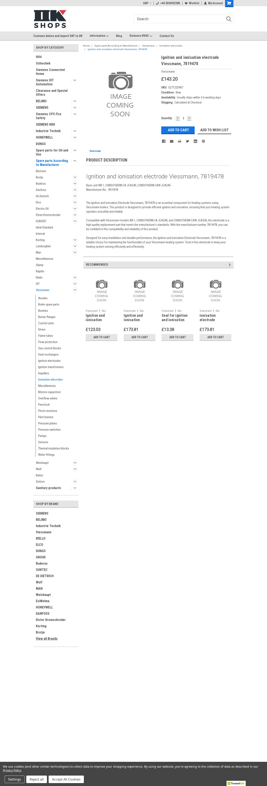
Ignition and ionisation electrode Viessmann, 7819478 (117, 49)
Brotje (39, 177)
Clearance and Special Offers (52, 93)
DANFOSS (42, 614)
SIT (38, 284)
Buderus (41, 183)
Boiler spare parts (48, 304)
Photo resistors (47, 411)
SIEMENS (42, 108)
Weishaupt (42, 463)
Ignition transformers (51, 367)
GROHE (41, 557)
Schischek (43, 63)
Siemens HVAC (139, 36)
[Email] (171, 141)
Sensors (43, 442)
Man (38, 252)
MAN (39, 588)
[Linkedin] (195, 141)
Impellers (43, 373)
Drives (41, 329)
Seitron (40, 481)
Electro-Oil (42, 209)
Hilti (39, 57)
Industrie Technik (48, 131)
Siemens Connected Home (50, 72)
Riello (39, 277)
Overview (95, 151)
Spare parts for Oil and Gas (52, 152)
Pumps (42, 436)
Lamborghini (43, 246)
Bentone (41, 171)
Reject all (37, 779)
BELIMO (41, 101)
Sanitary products (48, 488)
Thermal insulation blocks (53, 448)
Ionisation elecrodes (50, 379)
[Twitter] (187, 141)
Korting (40, 240)
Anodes (43, 298)
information (98, 36)
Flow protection (48, 342)
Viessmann (42, 290)
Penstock (44, 404)
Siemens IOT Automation (45, 82)
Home (86, 45)
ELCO (39, 545)
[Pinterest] (203, 141)
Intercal (40, 234)
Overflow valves (47, 398)
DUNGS (41, 144)
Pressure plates (47, 423)
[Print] (179, 141)
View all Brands (47, 639)
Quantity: (167, 118)
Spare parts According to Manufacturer (52, 163)
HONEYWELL (44, 137)
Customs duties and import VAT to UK (57, 36)
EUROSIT (41, 221)
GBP (145, 3)
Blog (119, 36)
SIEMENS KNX (45, 124)
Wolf (39, 469)
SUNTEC (42, 570)
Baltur (39, 475)
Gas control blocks (49, 348)
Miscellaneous (44, 259)
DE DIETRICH (45, 576)
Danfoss (41, 190)
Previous (226, 264)
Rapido (40, 271)
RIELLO (40, 538)
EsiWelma (42, 601)
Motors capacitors (49, 392)
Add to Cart (101, 337)
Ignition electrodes (49, 361)
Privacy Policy (12, 770)
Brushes (43, 311)
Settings (14, 779)
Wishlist (194, 3)
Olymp (39, 265)
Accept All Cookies (66, 779)
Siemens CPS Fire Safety (48, 116)
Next (230, 264)
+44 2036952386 (170, 3)
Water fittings (46, 455)
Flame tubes (45, 336)
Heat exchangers (48, 354)
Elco (38, 202)
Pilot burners (45, 417)
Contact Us (167, 36)
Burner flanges (46, 317)
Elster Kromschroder (48, 215)
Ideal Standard (44, 227)
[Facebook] (163, 141)
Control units (46, 323)
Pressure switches (49, 429)
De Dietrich (42, 196)
